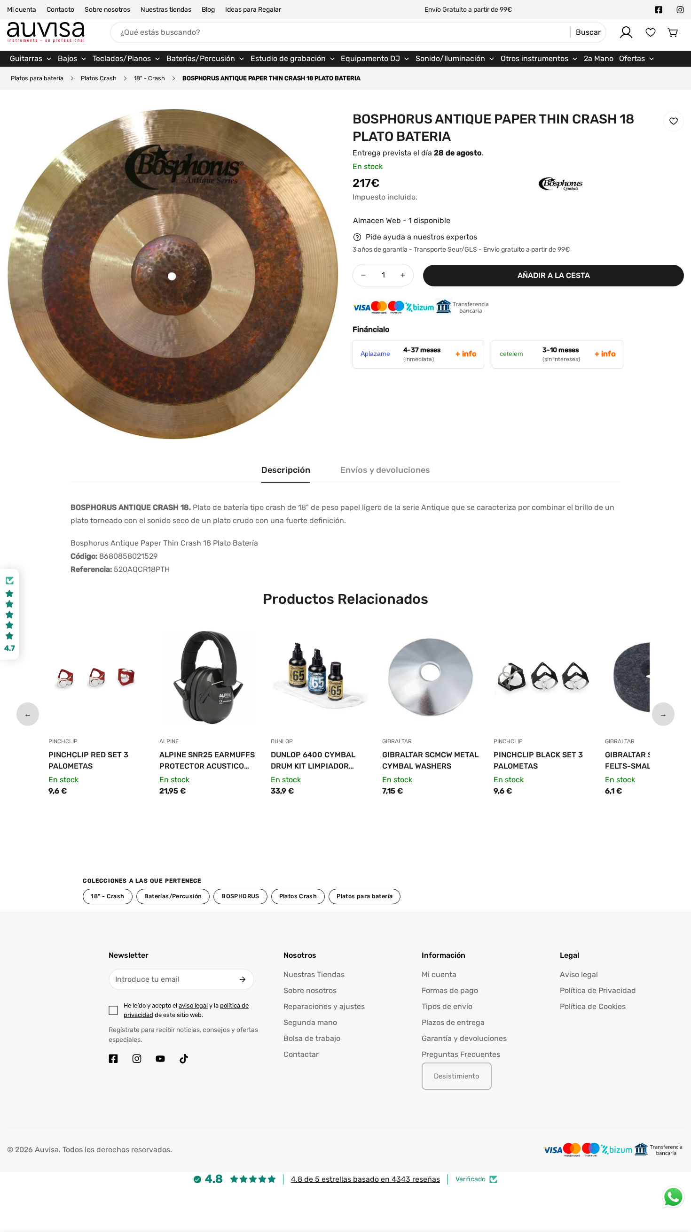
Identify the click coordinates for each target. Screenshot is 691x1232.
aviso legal (193, 1005)
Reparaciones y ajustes (324, 1006)
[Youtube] (160, 1058)
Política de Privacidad (598, 990)
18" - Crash (149, 78)
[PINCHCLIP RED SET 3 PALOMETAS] (97, 680)
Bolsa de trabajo (311, 1038)
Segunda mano (310, 1022)
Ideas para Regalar (253, 10)
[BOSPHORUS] (541, 198)
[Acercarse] (318, 128)
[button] (673, 32)
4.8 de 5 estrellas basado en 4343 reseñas (365, 1179)
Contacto (60, 10)
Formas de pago (450, 990)
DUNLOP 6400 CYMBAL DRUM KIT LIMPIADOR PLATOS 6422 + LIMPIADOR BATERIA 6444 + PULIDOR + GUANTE (318, 761)
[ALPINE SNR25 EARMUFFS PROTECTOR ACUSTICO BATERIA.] (208, 680)
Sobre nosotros (107, 10)
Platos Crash (99, 78)
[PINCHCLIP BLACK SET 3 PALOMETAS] (542, 680)
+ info (465, 353)
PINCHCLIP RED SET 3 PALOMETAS (88, 760)
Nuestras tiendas (166, 10)
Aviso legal (579, 974)
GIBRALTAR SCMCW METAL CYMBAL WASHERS (430, 760)
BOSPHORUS (240, 896)
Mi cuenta (21, 10)
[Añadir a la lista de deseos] (673, 121)
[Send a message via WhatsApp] (673, 1197)
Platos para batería (37, 78)
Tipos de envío (447, 1006)
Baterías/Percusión (173, 896)
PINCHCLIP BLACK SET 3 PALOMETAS (538, 760)
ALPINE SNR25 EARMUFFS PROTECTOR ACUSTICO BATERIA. (207, 761)
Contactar (301, 1054)
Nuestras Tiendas (314, 974)
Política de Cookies (593, 1006)
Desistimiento (456, 1076)
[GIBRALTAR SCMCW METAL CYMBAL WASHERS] (430, 680)
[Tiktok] (183, 1058)
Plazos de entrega (453, 1022)
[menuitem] (31, 59)
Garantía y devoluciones (464, 1038)
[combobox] (358, 32)
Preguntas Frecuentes (461, 1054)
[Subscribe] (242, 979)
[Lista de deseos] (650, 32)
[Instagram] (680, 10)
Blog (208, 10)
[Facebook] (658, 10)
